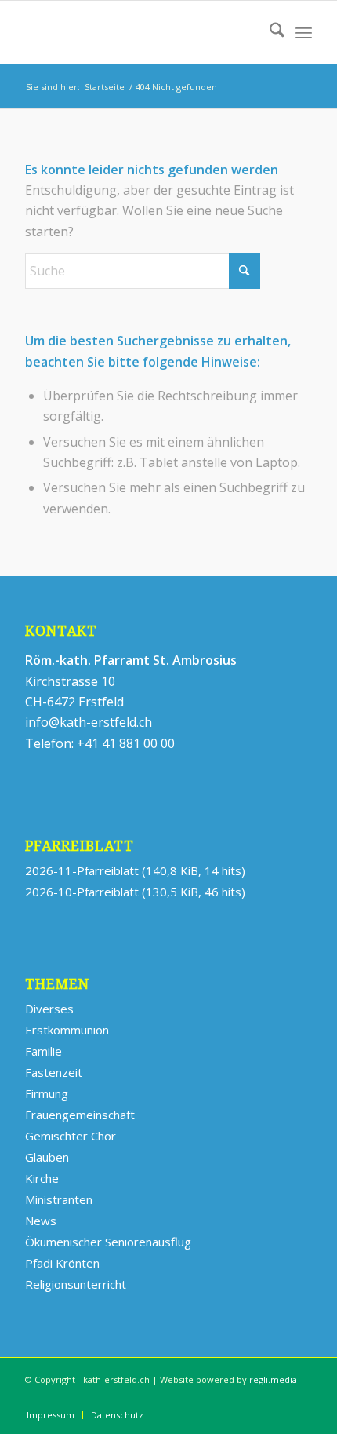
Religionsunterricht (75, 1284)
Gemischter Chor (70, 1136)
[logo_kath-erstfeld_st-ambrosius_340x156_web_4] (139, 32)
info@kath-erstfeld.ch (88, 722)
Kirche (42, 1178)
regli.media (273, 1379)
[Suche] (269, 32)
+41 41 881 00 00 (126, 743)
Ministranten (58, 1199)
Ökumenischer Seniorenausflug (108, 1242)
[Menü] (303, 32)
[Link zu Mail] (300, 1398)
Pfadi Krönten (62, 1263)
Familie (43, 1051)
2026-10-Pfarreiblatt (82, 891)
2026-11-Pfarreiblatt (82, 870)
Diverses (49, 1008)
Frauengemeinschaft (80, 1114)
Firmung (46, 1093)
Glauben (47, 1157)
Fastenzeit (53, 1072)
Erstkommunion (67, 1030)
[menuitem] (269, 32)
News (40, 1220)
